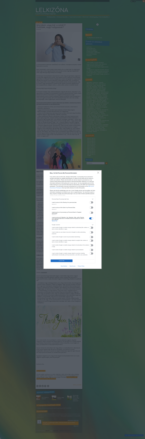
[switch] (91, 202)
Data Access (72, 266)
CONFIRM (61, 260)
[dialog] (72, 219)
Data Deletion (64, 266)
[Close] (98, 173)
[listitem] (72, 199)
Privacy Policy (81, 266)
